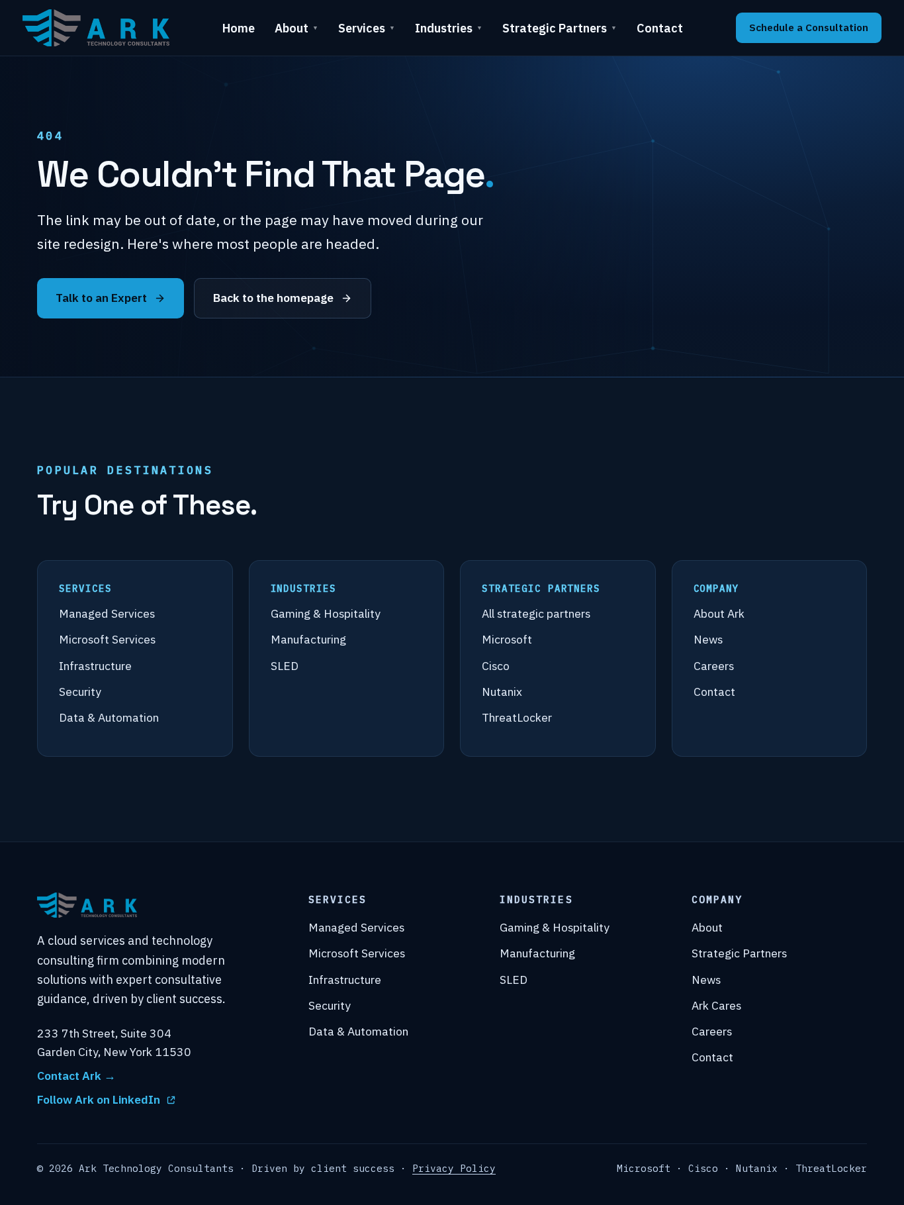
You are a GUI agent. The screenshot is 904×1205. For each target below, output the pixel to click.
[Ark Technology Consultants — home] (96, 27)
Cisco (496, 665)
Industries (448, 28)
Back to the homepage (273, 297)
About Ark (719, 613)
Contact (660, 28)
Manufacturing (308, 639)
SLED (284, 665)
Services (366, 28)
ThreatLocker (517, 717)
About (296, 28)
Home (238, 28)
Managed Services (107, 613)
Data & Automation (109, 717)
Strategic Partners (559, 28)
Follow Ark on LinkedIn (98, 1099)
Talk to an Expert (101, 297)
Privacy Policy (454, 1168)
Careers (714, 665)
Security (80, 691)
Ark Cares (716, 1005)
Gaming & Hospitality (326, 613)
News (708, 639)
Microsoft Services (107, 639)
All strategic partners (536, 613)
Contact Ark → (76, 1075)
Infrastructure (95, 665)
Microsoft (507, 639)
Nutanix (502, 691)
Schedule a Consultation (808, 27)
